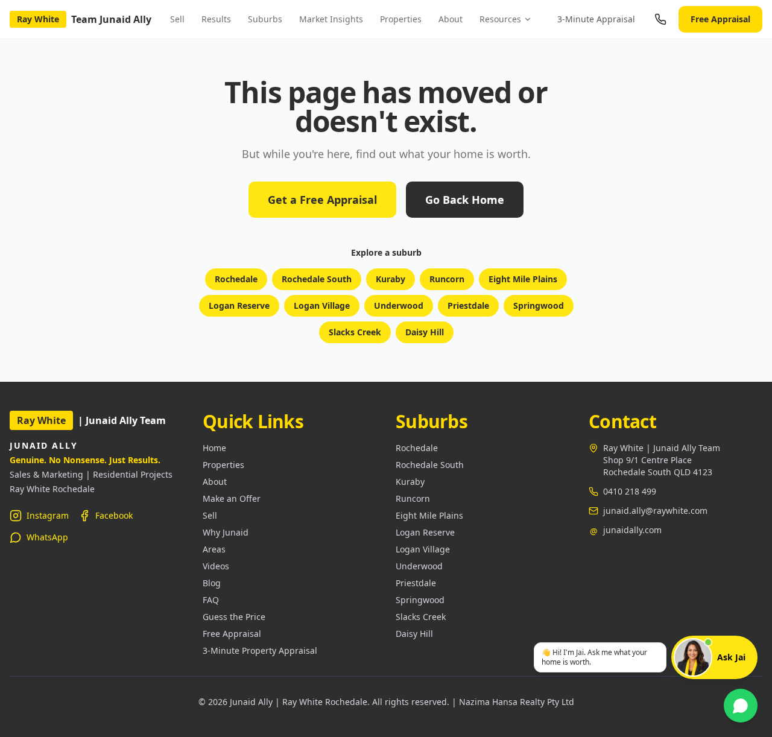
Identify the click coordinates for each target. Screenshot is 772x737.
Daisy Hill (424, 332)
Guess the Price (234, 616)
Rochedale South (317, 279)
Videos (216, 566)
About (450, 19)
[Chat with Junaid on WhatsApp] (741, 706)
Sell (177, 19)
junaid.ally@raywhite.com (655, 510)
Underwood (398, 305)
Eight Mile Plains (523, 279)
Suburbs (265, 19)
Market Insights (331, 19)
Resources (500, 19)
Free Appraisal (720, 19)
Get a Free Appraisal (322, 199)
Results (216, 19)
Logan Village (322, 305)
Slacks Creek (355, 332)
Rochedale (236, 279)
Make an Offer (232, 498)
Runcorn (446, 279)
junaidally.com (632, 530)
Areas (214, 549)
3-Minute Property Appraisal (260, 650)
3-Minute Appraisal (596, 19)
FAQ (211, 600)
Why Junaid (225, 532)
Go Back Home (464, 199)
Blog (212, 583)
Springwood (538, 305)
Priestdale (468, 305)
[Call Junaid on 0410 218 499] (660, 19)
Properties (401, 19)
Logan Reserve (239, 305)
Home (214, 448)
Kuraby (390, 279)
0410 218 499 (629, 491)
